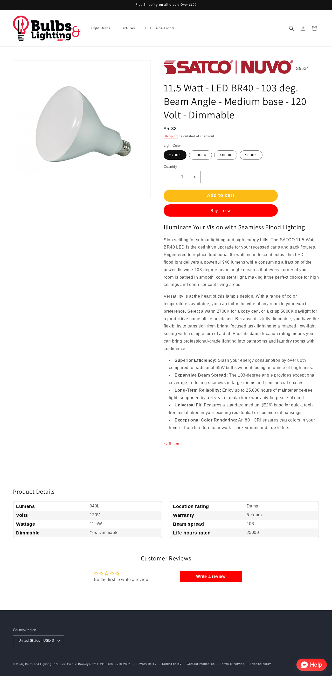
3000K (200, 155)
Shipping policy (260, 663)
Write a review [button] (210, 576)
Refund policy (172, 663)
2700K (175, 155)
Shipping (171, 136)
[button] (103, 28)
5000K (251, 155)
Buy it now (221, 210)
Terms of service (232, 663)
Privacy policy (146, 663)
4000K (226, 155)
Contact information (201, 663)
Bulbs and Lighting (38, 664)
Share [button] (174, 443)
